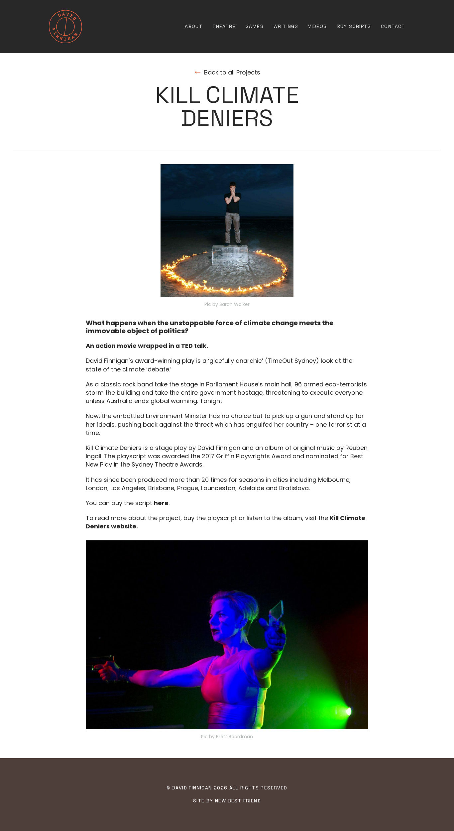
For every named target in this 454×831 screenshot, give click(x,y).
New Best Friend (238, 801)
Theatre (224, 26)
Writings (286, 26)
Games (255, 26)
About (193, 26)
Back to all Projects (232, 72)
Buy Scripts (354, 26)
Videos (317, 26)
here (161, 503)
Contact (393, 26)
